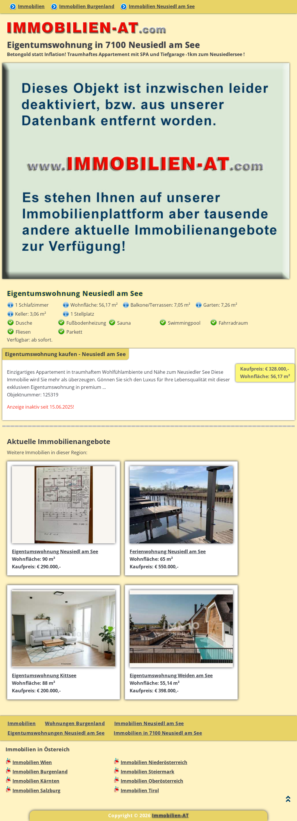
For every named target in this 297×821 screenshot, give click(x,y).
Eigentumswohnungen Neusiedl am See (56, 733)
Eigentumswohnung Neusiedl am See (55, 551)
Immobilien (31, 6)
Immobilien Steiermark (147, 771)
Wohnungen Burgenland (75, 723)
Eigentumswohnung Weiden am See (171, 675)
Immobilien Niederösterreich (154, 762)
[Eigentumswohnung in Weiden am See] (181, 668)
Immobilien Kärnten (35, 781)
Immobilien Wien (32, 762)
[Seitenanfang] (288, 800)
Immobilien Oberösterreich (152, 781)
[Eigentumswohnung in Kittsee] (63, 668)
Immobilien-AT (170, 815)
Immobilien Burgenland (86, 6)
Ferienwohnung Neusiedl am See (168, 551)
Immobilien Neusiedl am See (162, 6)
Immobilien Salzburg (36, 790)
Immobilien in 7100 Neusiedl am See (158, 733)
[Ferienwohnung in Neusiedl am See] (181, 544)
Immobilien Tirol (140, 790)
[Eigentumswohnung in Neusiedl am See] (63, 544)
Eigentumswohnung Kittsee (44, 675)
